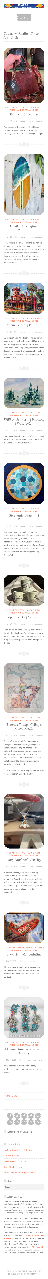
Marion (22, 121)
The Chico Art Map (31, 1235)
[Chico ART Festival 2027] (38, 1122)
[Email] (17, 1116)
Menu (25, 17)
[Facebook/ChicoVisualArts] (10, 1116)
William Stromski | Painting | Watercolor (24, 421)
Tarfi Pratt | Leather (24, 114)
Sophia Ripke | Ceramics (24, 617)
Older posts (10, 1095)
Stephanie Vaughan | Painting (24, 517)
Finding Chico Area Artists (24, 110)
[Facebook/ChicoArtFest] (31, 1116)
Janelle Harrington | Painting (24, 228)
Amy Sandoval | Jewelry (24, 860)
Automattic (33, 1274)
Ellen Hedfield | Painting (24, 954)
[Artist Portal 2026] (17, 1122)
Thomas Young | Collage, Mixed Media (24, 726)
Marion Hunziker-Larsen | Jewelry (24, 1051)
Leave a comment (35, 121)
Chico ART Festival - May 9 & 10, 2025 (23, 948)
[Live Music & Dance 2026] (24, 1122)
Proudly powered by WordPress (24, 1271)
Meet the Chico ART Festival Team (18, 1150)
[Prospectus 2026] (10, 1122)
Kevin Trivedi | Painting (24, 325)
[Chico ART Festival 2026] (38, 1116)
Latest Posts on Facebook (19, 1131)
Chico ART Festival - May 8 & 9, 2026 (23, 107)
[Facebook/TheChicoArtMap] (24, 1116)
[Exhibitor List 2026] (31, 1122)
